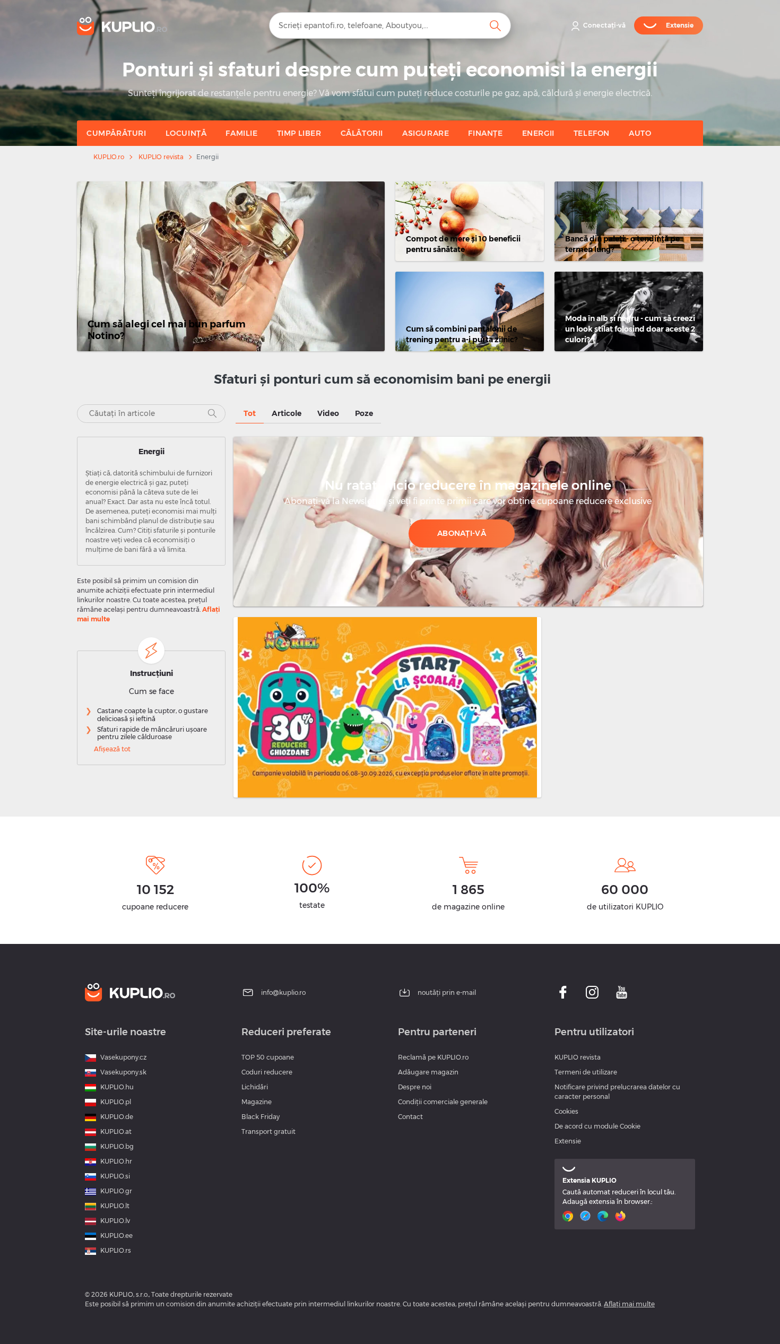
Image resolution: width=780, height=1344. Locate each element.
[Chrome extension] (569, 1216)
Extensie (567, 1141)
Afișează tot (112, 749)
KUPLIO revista (161, 157)
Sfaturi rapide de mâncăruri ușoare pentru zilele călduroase (152, 733)
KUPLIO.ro (108, 157)
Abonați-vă (461, 533)
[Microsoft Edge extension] (604, 1216)
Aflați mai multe (629, 1304)
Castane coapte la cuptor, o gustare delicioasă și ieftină (152, 714)
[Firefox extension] (621, 1216)
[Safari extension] (586, 1216)
